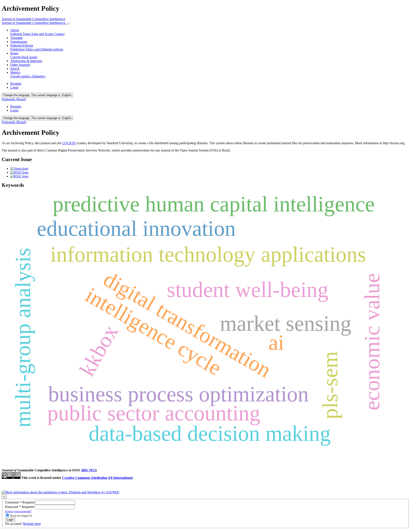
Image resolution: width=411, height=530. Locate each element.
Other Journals (20, 65)
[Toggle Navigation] (68, 24)
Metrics (15, 72)
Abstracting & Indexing (26, 61)
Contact (59, 34)
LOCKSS (69, 143)
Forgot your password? (18, 511)
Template (16, 38)
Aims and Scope (42, 34)
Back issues (29, 57)
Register (15, 83)
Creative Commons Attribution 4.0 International (97, 478)
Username (20, 502)
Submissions (18, 41)
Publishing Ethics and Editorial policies (36, 49)
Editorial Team (20, 34)
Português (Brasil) (14, 99)
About (14, 30)
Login (14, 87)
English (37, 95)
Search (14, 68)
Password (20, 507)
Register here (32, 524)
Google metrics (20, 76)
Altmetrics (38, 76)
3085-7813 (88, 470)
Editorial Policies (21, 45)
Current (15, 57)
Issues (14, 53)
